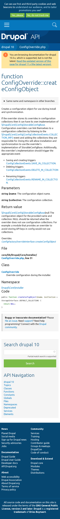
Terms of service (10, 486)
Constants (9, 394)
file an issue (11, 320)
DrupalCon (36, 449)
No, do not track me (37, 15)
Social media (8, 436)
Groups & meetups (40, 446)
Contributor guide (40, 443)
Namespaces (10, 404)
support (28, 320)
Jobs (4, 446)
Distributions (37, 472)
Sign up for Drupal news (14, 439)
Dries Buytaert (37, 512)
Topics (7, 385)
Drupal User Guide (11, 459)
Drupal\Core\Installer (12, 287)
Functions (9, 391)
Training (35, 436)
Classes (8, 388)
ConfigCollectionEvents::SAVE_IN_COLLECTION (31, 163)
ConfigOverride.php (33, 47)
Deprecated (10, 407)
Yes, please (17, 15)
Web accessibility (10, 476)
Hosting (35, 439)
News (4, 429)
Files (6, 401)
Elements (8, 414)
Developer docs (9, 463)
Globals (8, 398)
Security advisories (11, 443)
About (5, 472)
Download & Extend (42, 458)
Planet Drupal (8, 433)
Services (8, 411)
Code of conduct (39, 452)
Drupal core (37, 463)
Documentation (10, 452)
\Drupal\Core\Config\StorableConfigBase (23, 124)
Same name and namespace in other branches (30, 101)
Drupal (37, 508)
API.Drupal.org (8, 466)
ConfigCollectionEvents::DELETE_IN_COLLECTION (32, 170)
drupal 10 (7, 47)
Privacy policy (8, 489)
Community (37, 429)
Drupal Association (11, 480)
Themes (35, 469)
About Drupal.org (10, 483)
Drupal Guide (8, 456)
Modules (35, 466)
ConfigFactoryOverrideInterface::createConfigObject (28, 241)
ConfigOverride (10, 272)
